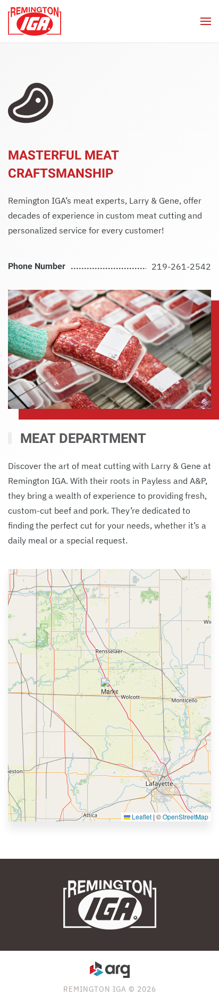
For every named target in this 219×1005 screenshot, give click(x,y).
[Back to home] (34, 21)
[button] (205, 21)
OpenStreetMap (185, 816)
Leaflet (140, 816)
